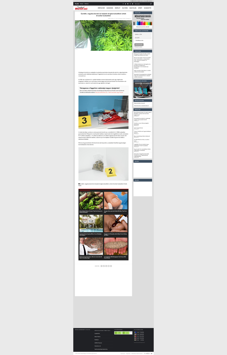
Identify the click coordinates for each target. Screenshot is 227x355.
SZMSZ (109, 18)
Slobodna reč (98, 346)
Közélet (117, 7)
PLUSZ (77, 3)
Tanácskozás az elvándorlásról (141, 105)
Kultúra (125, 7)
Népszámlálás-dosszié (139, 103)
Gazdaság (110, 7)
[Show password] (149, 37)
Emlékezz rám (139, 40)
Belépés (81, 3)
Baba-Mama (97, 336)
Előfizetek (87, 3)
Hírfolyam (101, 7)
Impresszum (123, 353)
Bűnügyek (120, 18)
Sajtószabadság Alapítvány (101, 349)
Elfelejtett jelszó (138, 46)
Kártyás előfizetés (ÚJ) (101, 92)
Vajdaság (127, 18)
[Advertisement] (103, 61)
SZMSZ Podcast (98, 342)
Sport (140, 7)
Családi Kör (97, 333)
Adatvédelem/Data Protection (137, 353)
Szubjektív (147, 7)
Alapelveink (128, 353)
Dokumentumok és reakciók (142, 26)
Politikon (97, 339)
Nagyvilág (132, 7)
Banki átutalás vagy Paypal (116, 92)
